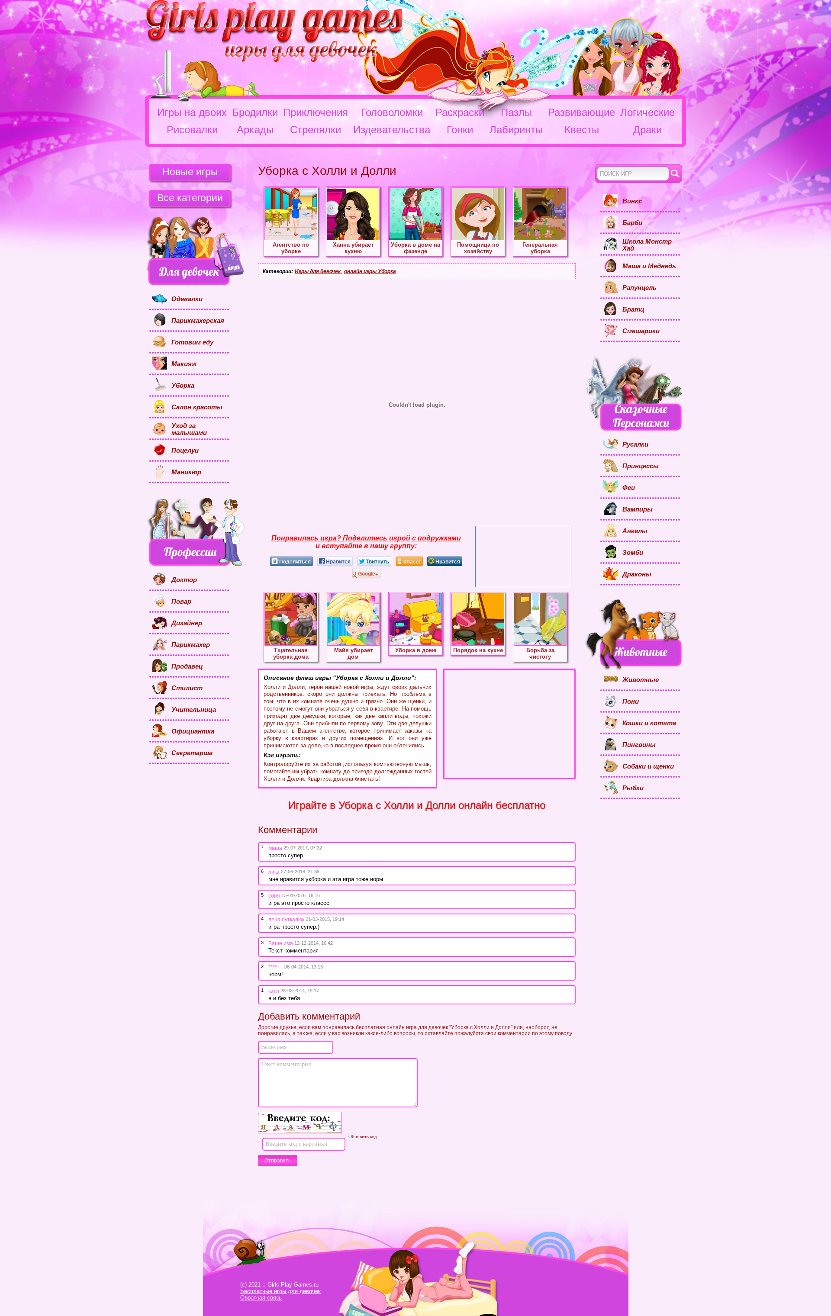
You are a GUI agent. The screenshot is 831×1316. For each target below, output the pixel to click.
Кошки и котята (649, 723)
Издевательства (391, 129)
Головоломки (392, 112)
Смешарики (641, 331)
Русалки (635, 444)
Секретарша (192, 753)
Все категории (190, 197)
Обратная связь (261, 1297)
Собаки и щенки (648, 766)
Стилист (187, 688)
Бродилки (255, 112)
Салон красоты (196, 407)
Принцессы (640, 466)
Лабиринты (516, 129)
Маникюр (186, 472)
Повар (181, 601)
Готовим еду (192, 342)
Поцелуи (185, 450)
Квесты (581, 129)
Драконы (636, 574)
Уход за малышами (189, 429)
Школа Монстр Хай (647, 245)
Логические (647, 112)
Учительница (193, 709)
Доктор (184, 579)
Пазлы (516, 112)
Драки (647, 129)
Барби (632, 222)
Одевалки (187, 299)
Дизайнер (186, 623)
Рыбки (633, 788)
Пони (630, 701)
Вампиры (637, 509)
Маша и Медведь (649, 266)
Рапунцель (639, 287)
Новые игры (190, 171)
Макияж (183, 363)
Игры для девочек (318, 271)
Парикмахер (190, 644)
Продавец (187, 666)
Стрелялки (315, 129)
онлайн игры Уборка (370, 271)
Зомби (632, 552)
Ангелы (634, 531)
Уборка (182, 385)
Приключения (315, 112)
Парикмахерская (197, 320)
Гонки (460, 129)
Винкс (632, 201)
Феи (628, 487)
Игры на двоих (192, 112)
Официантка (192, 731)
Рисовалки (192, 129)
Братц (633, 309)
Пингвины (639, 744)
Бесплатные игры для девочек (280, 1291)
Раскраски (459, 112)
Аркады (255, 129)
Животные (640, 679)
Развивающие (581, 112)
